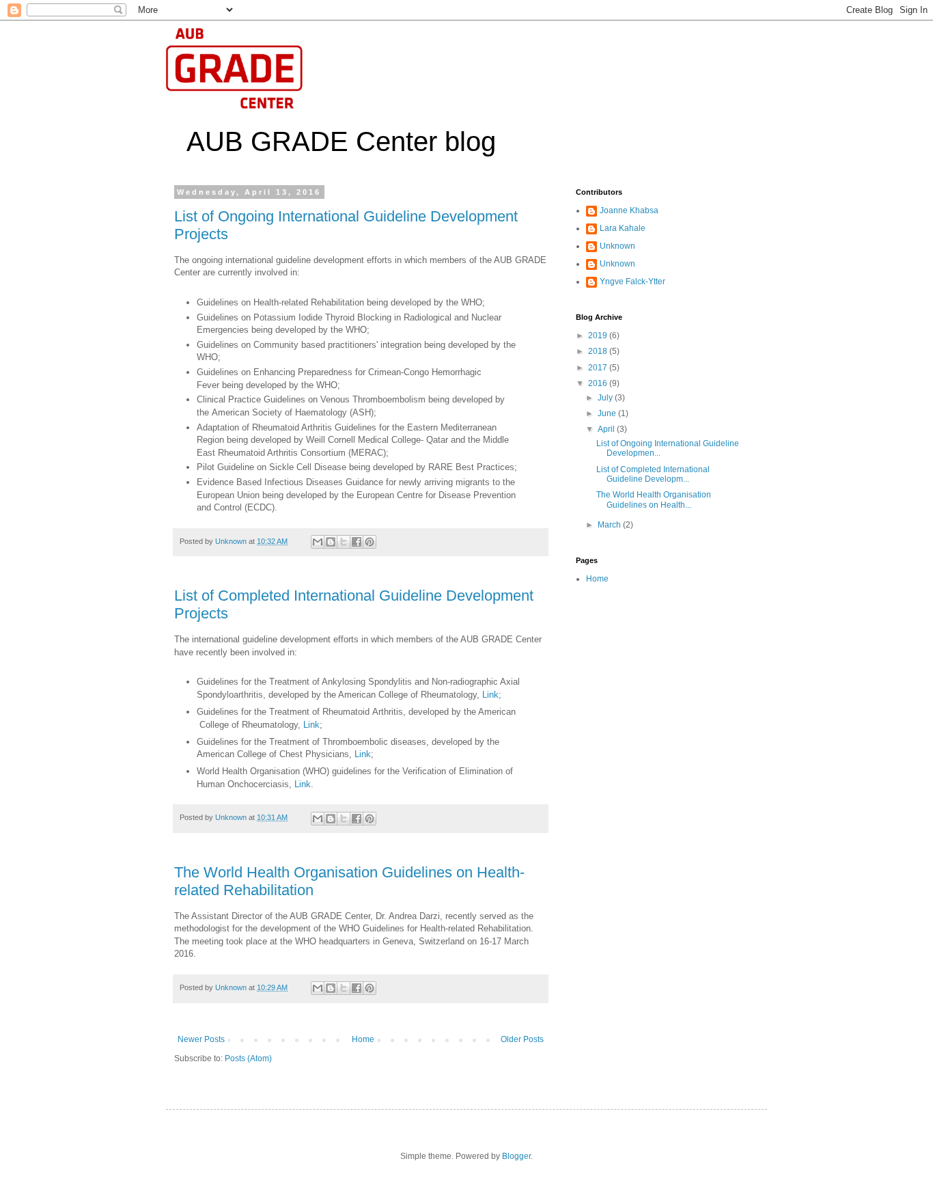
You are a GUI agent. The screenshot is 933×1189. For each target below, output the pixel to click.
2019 (598, 335)
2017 (598, 367)
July (606, 397)
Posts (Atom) (248, 1058)
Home (363, 1039)
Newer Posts (201, 1039)
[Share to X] (343, 542)
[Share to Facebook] (356, 542)
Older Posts (522, 1039)
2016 (598, 383)
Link (490, 694)
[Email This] (317, 542)
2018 (598, 351)
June (608, 413)
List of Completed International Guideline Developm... (653, 474)
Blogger (516, 1156)
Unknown (617, 246)
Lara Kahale (622, 228)
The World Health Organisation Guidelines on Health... (653, 499)
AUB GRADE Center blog (341, 141)
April (607, 429)
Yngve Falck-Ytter (632, 281)
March (610, 525)
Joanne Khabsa (629, 210)
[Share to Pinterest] (369, 542)
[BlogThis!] (330, 542)
